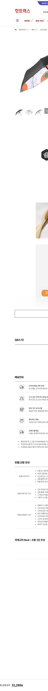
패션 (33, 29)
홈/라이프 (22, 29)
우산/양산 (43, 29)
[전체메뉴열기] (17, 20)
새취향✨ (28, 20)
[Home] (16, 30)
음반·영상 (40, 20)
